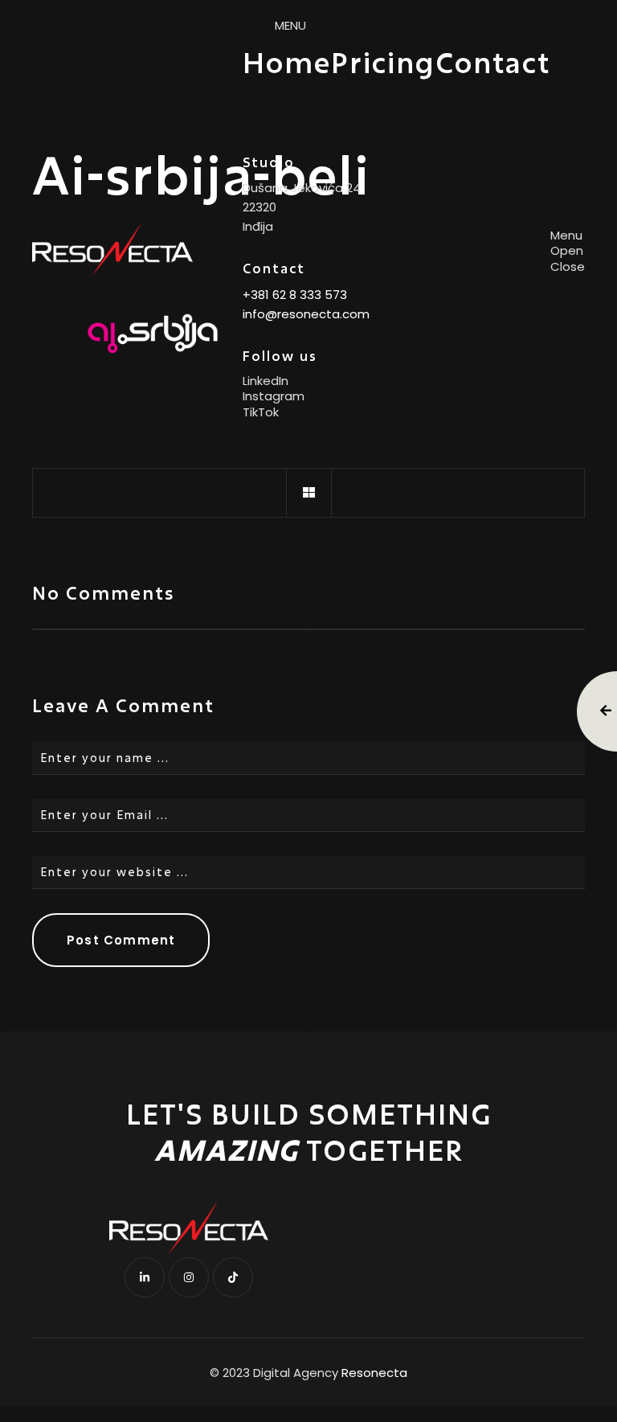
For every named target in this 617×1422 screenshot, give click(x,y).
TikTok (261, 412)
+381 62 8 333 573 (295, 294)
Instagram (273, 396)
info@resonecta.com (306, 313)
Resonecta (374, 1373)
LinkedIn (265, 381)
